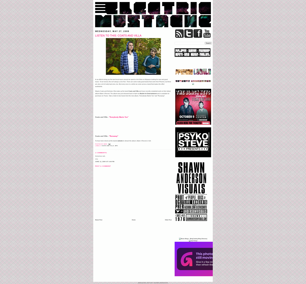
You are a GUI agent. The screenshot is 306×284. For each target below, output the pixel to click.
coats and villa (108, 145)
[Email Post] (109, 144)
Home (134, 220)
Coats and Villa (133, 91)
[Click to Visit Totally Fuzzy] (200, 275)
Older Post (168, 220)
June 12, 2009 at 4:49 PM (104, 161)
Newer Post (98, 220)
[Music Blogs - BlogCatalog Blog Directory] (193, 238)
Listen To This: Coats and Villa (118, 35)
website (120, 141)
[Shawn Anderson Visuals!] (191, 222)
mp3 (116, 145)
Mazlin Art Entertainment (148, 93)
